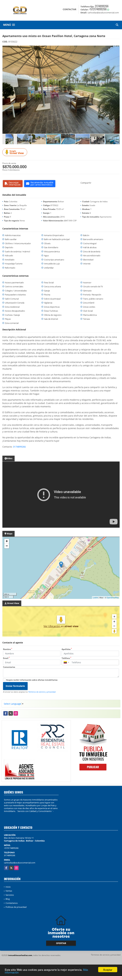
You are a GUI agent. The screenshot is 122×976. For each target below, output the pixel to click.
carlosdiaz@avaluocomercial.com (19, 862)
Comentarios (9, 667)
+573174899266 (98, 9)
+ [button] (7, 541)
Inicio (8, 886)
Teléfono (66, 658)
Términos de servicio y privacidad (42, 692)
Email (6, 658)
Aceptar (107, 970)
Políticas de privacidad (16, 907)
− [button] (7, 546)
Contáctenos (12, 903)
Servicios (10, 894)
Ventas (9, 890)
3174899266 (101, 6)
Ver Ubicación (52, 626)
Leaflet (95, 597)
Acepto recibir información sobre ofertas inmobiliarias (32, 680)
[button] (116, 48)
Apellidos (67, 649)
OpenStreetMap (113, 597)
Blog (8, 898)
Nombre (7, 649)
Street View (17, 152)
